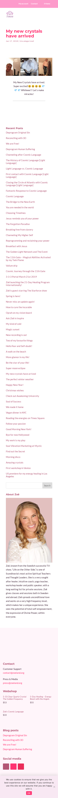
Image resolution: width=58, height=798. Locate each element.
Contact (34, 4)
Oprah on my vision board (19, 312)
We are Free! (12, 143)
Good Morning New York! (18, 429)
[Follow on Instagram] (21, 766)
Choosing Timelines (16, 213)
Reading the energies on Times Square (25, 418)
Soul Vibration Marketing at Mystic (24, 445)
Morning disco (13, 457)
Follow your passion (16, 423)
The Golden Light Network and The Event (27, 251)
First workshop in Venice (18, 468)
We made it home (15, 407)
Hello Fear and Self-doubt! (19, 346)
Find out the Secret (15, 451)
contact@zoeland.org (13, 672)
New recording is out (16, 335)
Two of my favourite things (19, 340)
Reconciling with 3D (16, 138)
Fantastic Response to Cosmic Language (26, 190)
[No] (54, 786)
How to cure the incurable (19, 307)
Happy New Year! (15, 384)
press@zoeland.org (12, 683)
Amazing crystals (14, 462)
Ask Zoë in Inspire (15, 318)
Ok (29, 793)
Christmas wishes (15, 390)
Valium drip (11, 265)
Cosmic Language (15, 196)
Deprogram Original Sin (18, 132)
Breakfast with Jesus (16, 246)
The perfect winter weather (20, 379)
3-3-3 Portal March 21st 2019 (21, 276)
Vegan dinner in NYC (16, 412)
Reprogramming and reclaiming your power (27, 240)
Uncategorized (27, 41)
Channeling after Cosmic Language (23, 154)
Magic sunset (12, 329)
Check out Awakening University (22, 396)
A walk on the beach (16, 351)
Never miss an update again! (20, 301)
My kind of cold (13, 323)
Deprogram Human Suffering (20, 149)
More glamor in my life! (17, 357)
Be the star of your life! (17, 362)
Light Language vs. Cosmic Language (24, 168)
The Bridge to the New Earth (20, 201)
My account (23, 4)
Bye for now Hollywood (17, 434)
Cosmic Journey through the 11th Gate (25, 271)
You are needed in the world (20, 207)
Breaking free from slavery (19, 229)
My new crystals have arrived (21, 373)
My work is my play (15, 440)
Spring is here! (13, 296)
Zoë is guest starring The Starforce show (26, 290)
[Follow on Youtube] (13, 766)
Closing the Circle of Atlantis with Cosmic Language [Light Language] (27, 184)
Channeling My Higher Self (19, 235)
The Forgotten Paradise (18, 224)
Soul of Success (13, 401)
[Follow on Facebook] (6, 766)
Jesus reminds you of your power (22, 218)
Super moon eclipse (15, 368)
